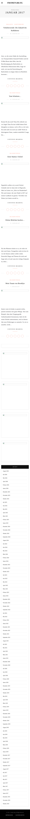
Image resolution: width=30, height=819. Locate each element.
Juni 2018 (5, 734)
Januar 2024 (5, 561)
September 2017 (6, 765)
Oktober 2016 (6, 803)
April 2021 (5, 651)
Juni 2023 (5, 578)
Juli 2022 (5, 613)
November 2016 (6, 800)
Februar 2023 (6, 592)
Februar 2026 (6, 485)
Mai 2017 (5, 779)
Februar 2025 (6, 519)
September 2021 (6, 637)
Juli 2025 (5, 502)
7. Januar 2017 (15, 286)
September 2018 (6, 724)
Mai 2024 (5, 550)
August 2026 (6, 471)
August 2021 (6, 640)
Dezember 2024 (6, 526)
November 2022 (6, 602)
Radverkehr (19, 24)
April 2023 (5, 585)
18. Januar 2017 (15, 159)
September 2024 (6, 537)
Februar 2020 (6, 679)
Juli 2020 (5, 668)
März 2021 (5, 654)
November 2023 (6, 568)
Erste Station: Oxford (15, 157)
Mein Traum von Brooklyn (15, 283)
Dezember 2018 (6, 713)
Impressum (9, 815)
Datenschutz (20, 815)
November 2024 (6, 530)
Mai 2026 (5, 478)
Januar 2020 (5, 682)
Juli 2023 (5, 575)
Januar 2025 (5, 523)
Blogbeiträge (15, 92)
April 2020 (5, 675)
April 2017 (5, 783)
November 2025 (6, 495)
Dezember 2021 (6, 627)
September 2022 (6, 609)
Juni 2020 (5, 672)
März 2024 (5, 554)
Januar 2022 (5, 623)
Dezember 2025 (6, 491)
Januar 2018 (5, 751)
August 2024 (6, 540)
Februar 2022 (6, 620)
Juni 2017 (5, 776)
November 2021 (6, 630)
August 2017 (6, 769)
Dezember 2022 (6, 599)
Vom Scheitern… (15, 96)
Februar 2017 (6, 789)
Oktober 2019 (6, 692)
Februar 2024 (6, 557)
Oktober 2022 (6, 606)
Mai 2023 (5, 582)
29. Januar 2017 (15, 33)
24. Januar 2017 (15, 99)
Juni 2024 (5, 547)
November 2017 (6, 758)
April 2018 (5, 741)
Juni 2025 (5, 505)
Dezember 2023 (6, 564)
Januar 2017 (5, 793)
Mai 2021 (5, 647)
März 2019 (5, 703)
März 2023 (5, 589)
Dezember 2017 (6, 755)
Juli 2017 (5, 772)
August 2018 (6, 727)
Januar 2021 (5, 658)
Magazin (9, 24)
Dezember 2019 (6, 686)
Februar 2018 (6, 748)
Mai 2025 (5, 509)
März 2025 (5, 516)
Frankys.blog (15, 3)
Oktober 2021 (6, 634)
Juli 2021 (5, 644)
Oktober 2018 (6, 720)
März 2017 (5, 786)
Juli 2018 (5, 731)
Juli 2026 (5, 474)
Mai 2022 (5, 616)
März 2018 (5, 744)
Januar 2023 (5, 595)
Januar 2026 (5, 488)
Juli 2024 (5, 543)
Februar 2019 (6, 706)
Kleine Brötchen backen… (15, 220)
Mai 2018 (5, 738)
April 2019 (5, 699)
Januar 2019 (5, 710)
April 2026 (5, 481)
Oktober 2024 (6, 533)
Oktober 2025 (6, 498)
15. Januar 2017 (15, 223)
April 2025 (5, 512)
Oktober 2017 (6, 762)
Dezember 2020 (6, 661)
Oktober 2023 (6, 571)
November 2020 (6, 665)
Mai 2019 (5, 696)
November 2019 (6, 689)
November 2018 (6, 717)
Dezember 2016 (6, 796)
